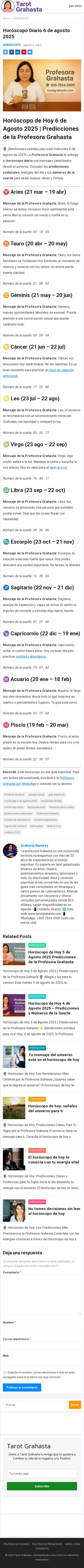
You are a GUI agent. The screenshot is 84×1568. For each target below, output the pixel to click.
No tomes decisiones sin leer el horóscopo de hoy (54, 1211)
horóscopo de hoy (51, 801)
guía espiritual (56, 794)
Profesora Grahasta (48, 813)
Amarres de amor (14, 794)
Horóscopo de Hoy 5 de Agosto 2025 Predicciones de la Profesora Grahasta (52, 957)
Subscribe (42, 1486)
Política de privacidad (47, 1544)
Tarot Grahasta (23, 1555)
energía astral (36, 794)
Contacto (42, 1548)
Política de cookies (16, 1544)
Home (6, 18)
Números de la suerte (61, 807)
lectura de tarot (36, 807)
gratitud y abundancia (31, 656)
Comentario (12, 1272)
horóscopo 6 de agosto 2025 (20, 801)
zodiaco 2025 (12, 832)
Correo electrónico (17, 1339)
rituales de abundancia (17, 819)
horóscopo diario (13, 807)
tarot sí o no (58, 467)
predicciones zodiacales (18, 813)
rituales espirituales (46, 819)
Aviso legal (73, 1544)
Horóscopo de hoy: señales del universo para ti (52, 1108)
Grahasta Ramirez (34, 846)
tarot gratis (36, 826)
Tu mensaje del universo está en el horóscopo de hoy (53, 1057)
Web (6, 1355)
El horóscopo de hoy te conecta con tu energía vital (53, 1159)
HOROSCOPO (21, 18)
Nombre (9, 1322)
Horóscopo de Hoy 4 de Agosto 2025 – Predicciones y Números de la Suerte (53, 1008)
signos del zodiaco (15, 826)
